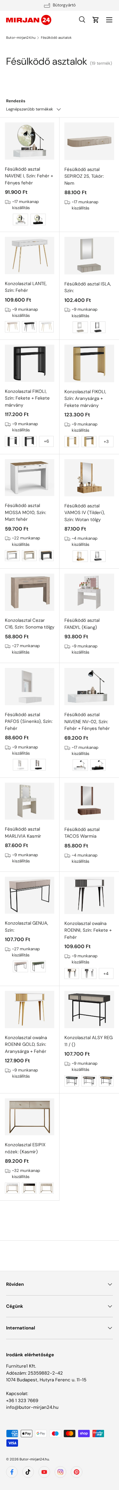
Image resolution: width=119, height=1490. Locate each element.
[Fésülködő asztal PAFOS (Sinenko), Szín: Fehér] (29, 686)
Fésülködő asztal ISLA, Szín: (87, 287)
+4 (106, 973)
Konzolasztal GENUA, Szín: (26, 926)
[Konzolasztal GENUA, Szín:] (29, 895)
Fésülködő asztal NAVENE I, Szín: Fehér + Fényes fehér (29, 176)
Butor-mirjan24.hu (20, 37)
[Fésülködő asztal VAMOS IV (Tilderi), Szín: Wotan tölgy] (89, 477)
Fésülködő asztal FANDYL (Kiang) (81, 623)
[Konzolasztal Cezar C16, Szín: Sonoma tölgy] (29, 592)
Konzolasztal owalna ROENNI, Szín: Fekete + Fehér (88, 930)
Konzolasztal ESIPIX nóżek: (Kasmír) (25, 1148)
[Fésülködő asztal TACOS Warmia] (89, 801)
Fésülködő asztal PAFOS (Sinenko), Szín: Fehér (28, 721)
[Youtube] (44, 1472)
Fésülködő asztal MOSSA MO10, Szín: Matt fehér (25, 512)
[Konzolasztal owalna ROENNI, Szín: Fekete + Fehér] (89, 895)
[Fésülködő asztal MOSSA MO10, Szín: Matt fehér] (29, 477)
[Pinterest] (76, 1472)
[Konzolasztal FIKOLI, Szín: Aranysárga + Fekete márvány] (89, 363)
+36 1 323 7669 (22, 1401)
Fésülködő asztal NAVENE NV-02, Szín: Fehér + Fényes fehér (87, 721)
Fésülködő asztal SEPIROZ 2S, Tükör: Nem (84, 176)
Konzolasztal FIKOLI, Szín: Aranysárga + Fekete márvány (85, 398)
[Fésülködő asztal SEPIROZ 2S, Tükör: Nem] (89, 141)
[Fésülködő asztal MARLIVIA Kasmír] (29, 801)
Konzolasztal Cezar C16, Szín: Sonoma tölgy (29, 623)
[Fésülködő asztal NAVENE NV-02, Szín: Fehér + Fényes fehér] (89, 686)
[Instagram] (60, 1472)
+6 (46, 441)
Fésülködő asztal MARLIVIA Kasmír (23, 832)
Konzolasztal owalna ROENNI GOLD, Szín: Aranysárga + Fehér (26, 1044)
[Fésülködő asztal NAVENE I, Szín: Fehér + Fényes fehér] (29, 141)
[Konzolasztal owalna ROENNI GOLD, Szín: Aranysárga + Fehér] (29, 1009)
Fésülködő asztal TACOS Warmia (81, 832)
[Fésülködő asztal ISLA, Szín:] (89, 255)
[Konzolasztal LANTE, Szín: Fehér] (29, 255)
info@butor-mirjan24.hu (32, 1407)
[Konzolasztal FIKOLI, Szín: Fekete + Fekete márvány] (29, 363)
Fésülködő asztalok (56, 37)
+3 (106, 441)
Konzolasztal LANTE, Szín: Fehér (26, 287)
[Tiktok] (28, 1472)
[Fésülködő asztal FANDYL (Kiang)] (89, 592)
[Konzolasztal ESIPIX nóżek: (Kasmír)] (29, 1117)
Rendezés (15, 100)
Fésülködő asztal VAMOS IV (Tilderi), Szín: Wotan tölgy (84, 513)
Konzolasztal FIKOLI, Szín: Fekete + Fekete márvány (27, 398)
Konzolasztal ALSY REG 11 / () (88, 1041)
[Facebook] (12, 1472)
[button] (96, 20)
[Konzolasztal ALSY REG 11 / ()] (89, 1009)
